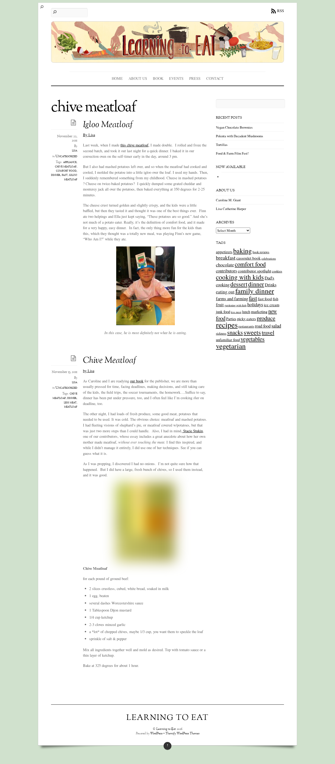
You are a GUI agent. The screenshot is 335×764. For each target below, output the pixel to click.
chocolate (225, 264)
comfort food (66, 170)
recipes (227, 324)
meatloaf (70, 406)
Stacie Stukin (192, 430)
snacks (235, 332)
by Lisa (88, 370)
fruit (220, 305)
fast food (265, 298)
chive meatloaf (65, 166)
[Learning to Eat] (167, 59)
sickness (221, 333)
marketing (259, 311)
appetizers (224, 251)
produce (266, 318)
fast (65, 175)
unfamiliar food (228, 339)
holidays (255, 304)
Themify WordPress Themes (182, 733)
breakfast (226, 257)
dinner (55, 175)
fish (275, 298)
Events (176, 78)
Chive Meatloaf (109, 361)
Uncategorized (66, 156)
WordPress (156, 733)
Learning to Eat (166, 729)
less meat (70, 402)
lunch (246, 311)
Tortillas (221, 144)
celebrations (268, 258)
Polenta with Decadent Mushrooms (239, 136)
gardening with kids (236, 305)
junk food (223, 311)
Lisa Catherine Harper (231, 208)
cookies (277, 271)
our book (136, 380)
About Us (138, 78)
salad (276, 325)
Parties (231, 318)
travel (268, 332)
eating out (225, 292)
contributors (226, 271)
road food (263, 326)
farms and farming (232, 299)
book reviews (261, 252)
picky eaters (246, 318)
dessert (238, 284)
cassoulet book (248, 258)
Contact (215, 78)
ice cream (271, 304)
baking (242, 250)
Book (158, 78)
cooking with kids (240, 276)
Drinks (270, 285)
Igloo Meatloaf (108, 125)
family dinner (254, 291)
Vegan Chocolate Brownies (234, 127)
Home (117, 78)
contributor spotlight (254, 270)
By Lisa (89, 134)
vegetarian (231, 346)
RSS (280, 10)
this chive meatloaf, (134, 145)
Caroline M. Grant (228, 200)
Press (194, 78)
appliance (69, 162)
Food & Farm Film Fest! (232, 153)
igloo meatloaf (70, 177)
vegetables (253, 339)
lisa (74, 150)
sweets (252, 332)
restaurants (246, 326)
